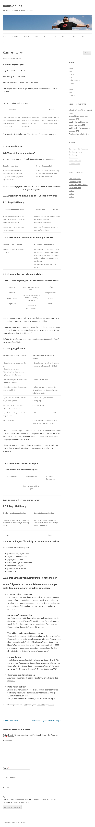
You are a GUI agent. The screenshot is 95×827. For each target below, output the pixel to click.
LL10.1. (71, 197)
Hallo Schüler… (74, 80)
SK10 (36, 36)
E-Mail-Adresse (9, 777)
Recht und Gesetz (11, 720)
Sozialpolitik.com (75, 161)
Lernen (26, 36)
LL (3, 42)
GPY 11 (64, 36)
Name (6, 768)
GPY (25, 705)
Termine (15, 36)
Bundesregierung (75, 152)
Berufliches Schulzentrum (78, 149)
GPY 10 (54, 36)
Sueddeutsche (74, 164)
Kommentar (8, 740)
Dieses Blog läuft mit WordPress (14, 822)
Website (6, 787)
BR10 (74, 36)
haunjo (51, 705)
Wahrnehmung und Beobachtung (46, 720)
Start (5, 36)
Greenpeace (73, 158)
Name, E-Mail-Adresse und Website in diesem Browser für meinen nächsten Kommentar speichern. (29, 800)
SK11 (45, 36)
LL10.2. (71, 194)
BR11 (83, 36)
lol (70, 110)
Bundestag (73, 155)
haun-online (12, 6)
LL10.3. (71, 191)
